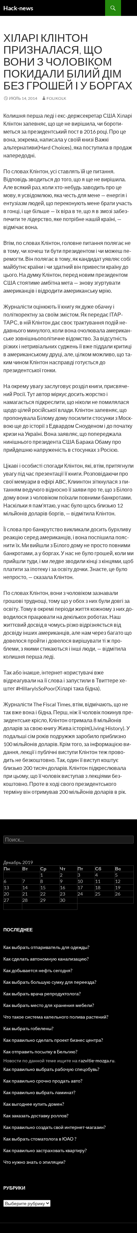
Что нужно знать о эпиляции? (34, 1162)
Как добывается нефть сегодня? (37, 970)
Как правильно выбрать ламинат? (39, 1092)
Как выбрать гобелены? (28, 1028)
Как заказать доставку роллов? (35, 1115)
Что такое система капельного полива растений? (55, 1017)
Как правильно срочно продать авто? (42, 1081)
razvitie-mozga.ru (96, 1060)
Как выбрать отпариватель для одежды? (46, 947)
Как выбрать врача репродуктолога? (42, 993)
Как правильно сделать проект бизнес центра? (53, 1040)
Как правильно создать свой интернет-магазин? (54, 1127)
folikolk (56, 98)
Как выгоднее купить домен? (33, 1104)
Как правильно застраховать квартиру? (45, 1150)
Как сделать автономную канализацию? (46, 959)
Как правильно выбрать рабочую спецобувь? (51, 1069)
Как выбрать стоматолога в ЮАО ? (39, 1139)
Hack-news (18, 8)
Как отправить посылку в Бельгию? (40, 1051)
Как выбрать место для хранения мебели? (48, 1005)
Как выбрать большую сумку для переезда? (49, 982)
